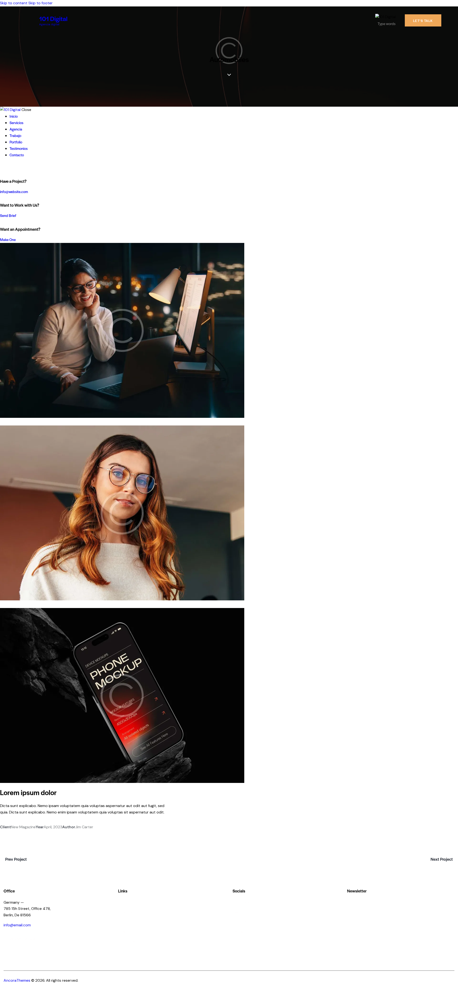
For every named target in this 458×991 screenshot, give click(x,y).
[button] (42, 833)
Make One (8, 239)
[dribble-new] (10, 167)
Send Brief (8, 215)
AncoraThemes (17, 980)
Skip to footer (40, 2)
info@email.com (17, 925)
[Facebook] (14, 833)
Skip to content (13, 2)
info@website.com (14, 191)
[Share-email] (28, 833)
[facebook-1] (2, 167)
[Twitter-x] (1, 833)
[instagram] (16, 167)
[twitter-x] (6, 167)
